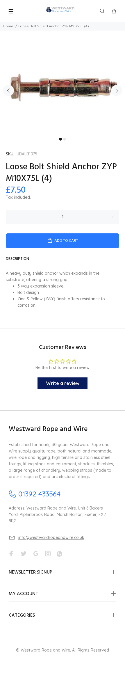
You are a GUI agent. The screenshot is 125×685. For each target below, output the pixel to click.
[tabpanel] (62, 87)
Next (116, 90)
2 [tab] (64, 139)
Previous (8, 90)
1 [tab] (60, 139)
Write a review (62, 383)
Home (8, 26)
